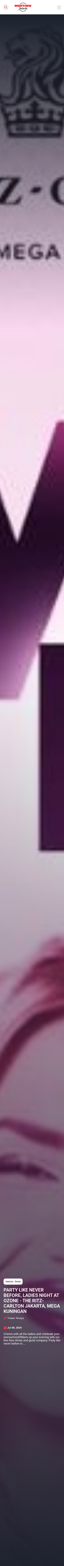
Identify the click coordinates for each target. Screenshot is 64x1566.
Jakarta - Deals (13, 1281)
